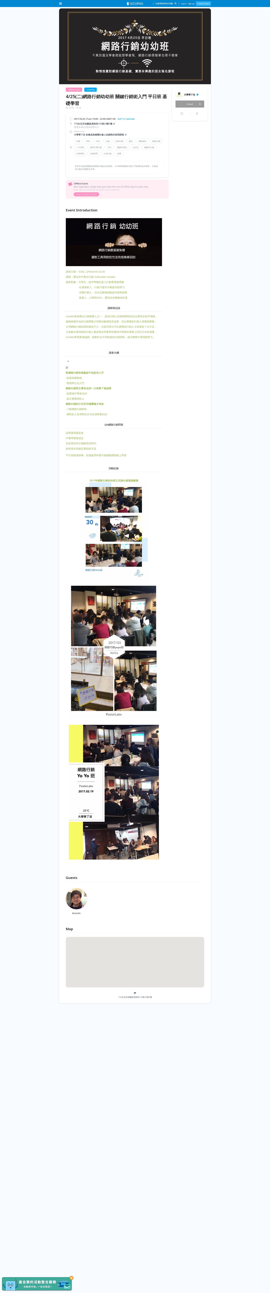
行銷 (108, 141)
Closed (190, 104)
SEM (98, 141)
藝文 (131, 141)
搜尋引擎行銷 (96, 147)
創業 (119, 153)
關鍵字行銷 (149, 147)
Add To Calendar (126, 118)
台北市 (136, 147)
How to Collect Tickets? (86, 194)
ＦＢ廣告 (80, 147)
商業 (78, 141)
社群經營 (94, 153)
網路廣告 (143, 141)
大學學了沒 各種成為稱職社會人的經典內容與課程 (99, 134)
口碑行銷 (108, 153)
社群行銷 (119, 141)
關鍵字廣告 (122, 147)
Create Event (203, 3)
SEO (109, 147)
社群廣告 (80, 153)
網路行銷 (156, 141)
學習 (88, 141)
